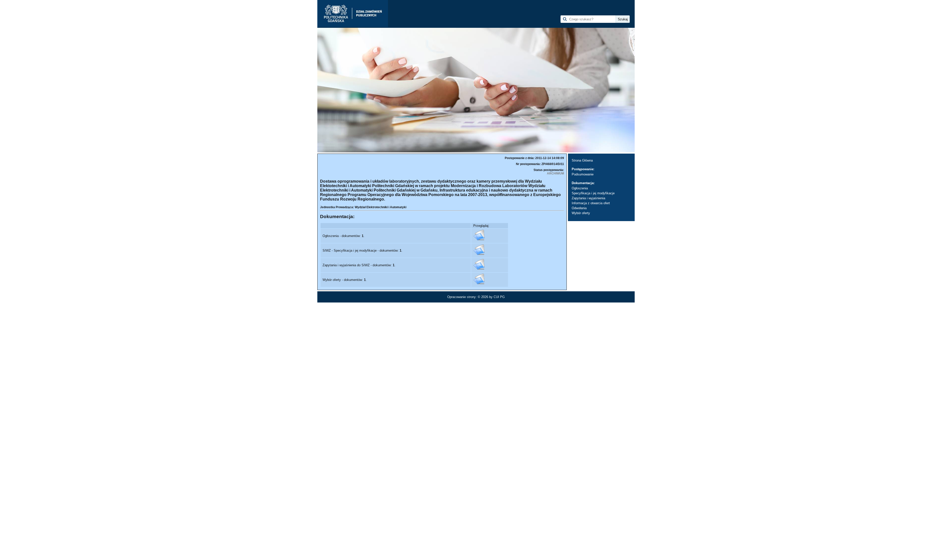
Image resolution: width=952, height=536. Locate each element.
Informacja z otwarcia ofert (591, 203)
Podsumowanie (583, 174)
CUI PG (499, 297)
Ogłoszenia (580, 188)
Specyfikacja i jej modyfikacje (593, 193)
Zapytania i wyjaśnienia (588, 198)
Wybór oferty (581, 213)
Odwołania (579, 208)
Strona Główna (582, 160)
